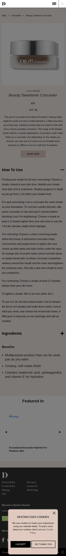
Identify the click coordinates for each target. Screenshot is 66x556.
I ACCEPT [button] (21, 544)
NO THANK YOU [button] (43, 544)
